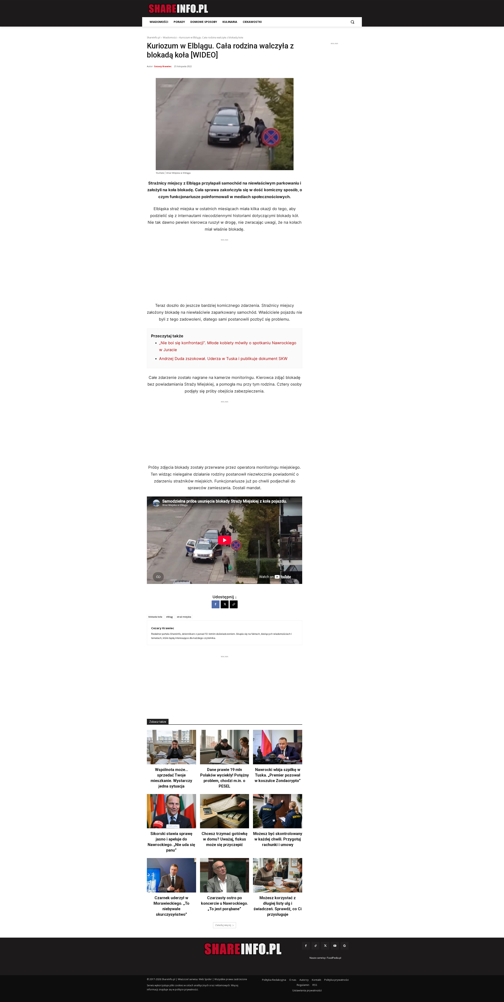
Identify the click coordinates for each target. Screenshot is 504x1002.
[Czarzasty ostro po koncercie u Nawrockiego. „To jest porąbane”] (224, 875)
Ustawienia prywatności (307, 990)
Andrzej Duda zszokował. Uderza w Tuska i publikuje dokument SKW (223, 358)
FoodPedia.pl (334, 957)
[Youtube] (335, 946)
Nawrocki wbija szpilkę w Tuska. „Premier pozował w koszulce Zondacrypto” (278, 775)
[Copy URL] (234, 604)
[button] (352, 22)
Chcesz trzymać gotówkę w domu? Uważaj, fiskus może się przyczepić (224, 839)
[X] (225, 604)
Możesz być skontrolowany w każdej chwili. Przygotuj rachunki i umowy (277, 839)
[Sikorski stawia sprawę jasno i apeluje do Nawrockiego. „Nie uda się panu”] (171, 811)
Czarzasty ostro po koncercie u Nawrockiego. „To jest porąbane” (224, 903)
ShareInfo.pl (153, 37)
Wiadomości (170, 37)
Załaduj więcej (223, 925)
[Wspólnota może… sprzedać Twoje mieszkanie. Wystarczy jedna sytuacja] (171, 747)
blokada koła (155, 616)
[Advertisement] (224, 269)
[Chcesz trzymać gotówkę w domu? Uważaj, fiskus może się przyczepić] (224, 811)
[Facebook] (216, 604)
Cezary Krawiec (162, 66)
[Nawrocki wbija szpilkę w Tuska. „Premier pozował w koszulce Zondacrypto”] (277, 747)
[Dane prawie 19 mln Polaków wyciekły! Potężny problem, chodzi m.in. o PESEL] (224, 747)
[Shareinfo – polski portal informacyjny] (178, 8)
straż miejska (184, 616)
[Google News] (344, 946)
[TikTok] (315, 946)
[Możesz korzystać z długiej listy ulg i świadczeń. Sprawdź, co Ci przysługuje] (277, 875)
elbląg (169, 616)
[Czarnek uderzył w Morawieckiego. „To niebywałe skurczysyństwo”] (171, 875)
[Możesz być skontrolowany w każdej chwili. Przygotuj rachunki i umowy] (277, 811)
